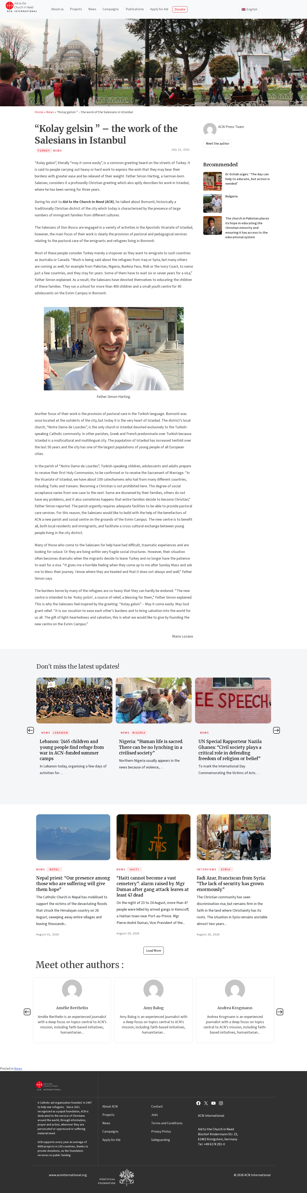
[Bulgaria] (212, 203)
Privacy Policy (161, 1131)
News (92, 9)
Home (39, 112)
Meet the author (217, 143)
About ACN (110, 1106)
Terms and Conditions (167, 1123)
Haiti (134, 869)
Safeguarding (160, 1140)
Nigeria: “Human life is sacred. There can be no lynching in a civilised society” (151, 747)
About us (57, 9)
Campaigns (111, 9)
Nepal (54, 869)
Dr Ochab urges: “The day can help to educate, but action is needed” (247, 179)
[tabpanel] (74, 731)
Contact (157, 1106)
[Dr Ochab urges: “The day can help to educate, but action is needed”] (212, 181)
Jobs (154, 1115)
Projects (76, 9)
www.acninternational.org (68, 1175)
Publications (135, 9)
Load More (153, 950)
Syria (225, 869)
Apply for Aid (159, 9)
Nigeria (139, 733)
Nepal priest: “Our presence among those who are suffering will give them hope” (73, 883)
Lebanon (60, 733)
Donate (180, 9)
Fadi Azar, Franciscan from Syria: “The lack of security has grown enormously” (231, 883)
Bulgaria (231, 196)
